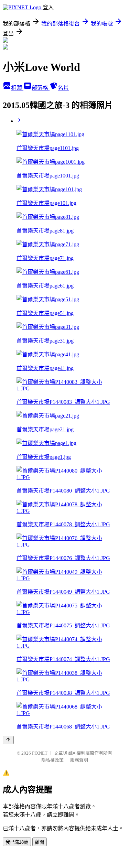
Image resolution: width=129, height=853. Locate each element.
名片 (63, 88)
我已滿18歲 (17, 842)
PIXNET (39, 753)
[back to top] (8, 740)
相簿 (17, 88)
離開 (39, 842)
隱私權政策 (52, 760)
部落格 (41, 88)
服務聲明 (79, 760)
